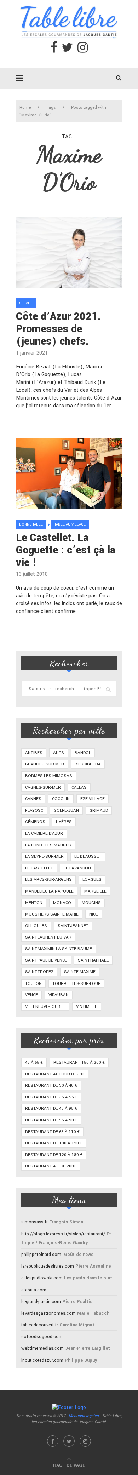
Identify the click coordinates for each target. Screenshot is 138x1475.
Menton (33, 903)
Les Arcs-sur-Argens (48, 880)
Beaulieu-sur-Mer (44, 764)
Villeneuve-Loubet (45, 1007)
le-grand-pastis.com (41, 1301)
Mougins (91, 903)
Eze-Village (92, 799)
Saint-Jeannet (73, 926)
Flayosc (34, 811)
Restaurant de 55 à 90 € (51, 1120)
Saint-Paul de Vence (46, 960)
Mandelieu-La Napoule (49, 891)
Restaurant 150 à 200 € (79, 1063)
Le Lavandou (77, 868)
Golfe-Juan (66, 811)
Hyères (64, 822)
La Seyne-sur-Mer (44, 857)
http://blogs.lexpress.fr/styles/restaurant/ (63, 1234)
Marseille (95, 891)
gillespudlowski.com (42, 1278)
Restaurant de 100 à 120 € (53, 1143)
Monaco (62, 903)
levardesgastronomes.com (48, 1313)
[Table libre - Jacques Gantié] (69, 3)
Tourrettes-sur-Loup (76, 984)
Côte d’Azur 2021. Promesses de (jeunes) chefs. (58, 329)
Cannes (33, 799)
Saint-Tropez (39, 972)
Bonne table (31, 524)
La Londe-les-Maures (48, 845)
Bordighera (88, 764)
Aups (58, 753)
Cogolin (61, 799)
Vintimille (86, 1007)
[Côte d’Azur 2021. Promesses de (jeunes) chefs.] (69, 252)
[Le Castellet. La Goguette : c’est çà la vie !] (69, 473)
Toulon (33, 984)
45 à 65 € (34, 1063)
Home (25, 107)
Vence (31, 995)
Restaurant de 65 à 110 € (52, 1132)
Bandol (83, 753)
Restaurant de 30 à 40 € (51, 1086)
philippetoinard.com (41, 1254)
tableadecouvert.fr (39, 1325)
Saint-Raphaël (93, 960)
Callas (79, 788)
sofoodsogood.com (42, 1336)
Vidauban (58, 995)
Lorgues (92, 880)
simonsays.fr (34, 1222)
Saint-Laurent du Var (48, 937)
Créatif (26, 302)
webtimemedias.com (42, 1348)
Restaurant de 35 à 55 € (51, 1097)
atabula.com (33, 1290)
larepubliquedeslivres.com (47, 1266)
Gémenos (35, 822)
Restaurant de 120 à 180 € (53, 1155)
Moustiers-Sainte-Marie (52, 914)
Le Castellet (39, 868)
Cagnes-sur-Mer (43, 788)
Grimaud (99, 811)
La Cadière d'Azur (44, 834)
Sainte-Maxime (80, 972)
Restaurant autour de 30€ (55, 1074)
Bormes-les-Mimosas (48, 776)
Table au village (70, 524)
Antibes (33, 753)
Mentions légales (84, 1415)
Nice (93, 914)
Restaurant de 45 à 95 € (51, 1109)
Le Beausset (88, 857)
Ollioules (36, 926)
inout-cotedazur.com (42, 1360)
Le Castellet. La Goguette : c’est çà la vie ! (65, 550)
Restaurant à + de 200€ (50, 1166)
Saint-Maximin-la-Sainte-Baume (58, 949)
